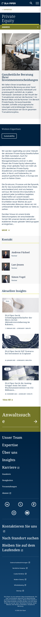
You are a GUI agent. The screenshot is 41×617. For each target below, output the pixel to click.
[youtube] (27, 513)
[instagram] (14, 513)
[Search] (31, 3)
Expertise (8, 9)
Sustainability (9, 136)
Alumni (5, 493)
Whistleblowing (19, 585)
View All (7, 399)
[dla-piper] (9, 3)
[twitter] (20, 504)
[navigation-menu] (37, 3)
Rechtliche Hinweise (19, 568)
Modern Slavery (19, 579)
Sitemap (19, 591)
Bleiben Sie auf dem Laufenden (18, 547)
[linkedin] (7, 504)
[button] (20, 419)
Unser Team (12, 437)
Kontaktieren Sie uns (19, 526)
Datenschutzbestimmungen (19, 562)
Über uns (9, 452)
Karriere (9, 467)
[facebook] (34, 504)
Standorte (6, 474)
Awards (6, 27)
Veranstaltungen (9, 486)
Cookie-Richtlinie (19, 574)
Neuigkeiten (7, 480)
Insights (8, 460)
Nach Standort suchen (20, 538)
